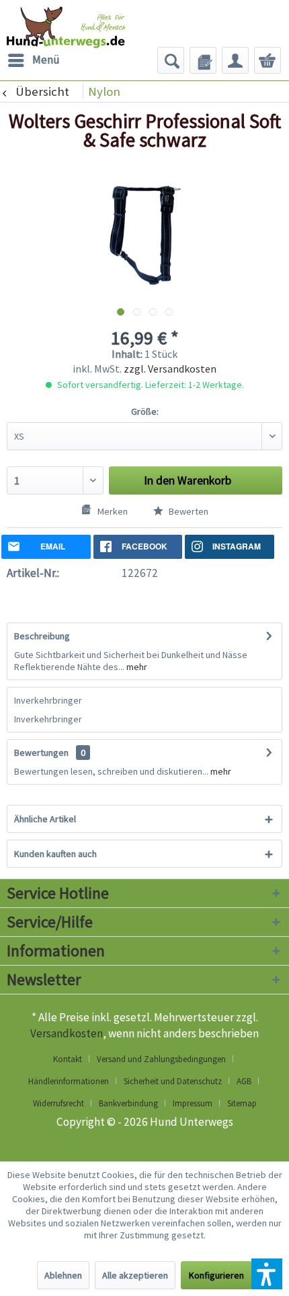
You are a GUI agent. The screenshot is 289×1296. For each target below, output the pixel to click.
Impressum (192, 1103)
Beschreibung (42, 636)
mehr (135, 667)
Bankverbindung (128, 1103)
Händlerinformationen (68, 1081)
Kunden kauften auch (55, 854)
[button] (266, 1273)
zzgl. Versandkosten (170, 368)
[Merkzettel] (203, 60)
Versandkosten (66, 1033)
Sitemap (242, 1103)
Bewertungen (41, 753)
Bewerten (187, 511)
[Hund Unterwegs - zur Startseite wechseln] (84, 33)
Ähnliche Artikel (45, 819)
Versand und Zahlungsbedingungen (161, 1059)
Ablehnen (63, 1275)
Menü (46, 59)
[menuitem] (33, 60)
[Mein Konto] (235, 60)
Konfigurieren (216, 1275)
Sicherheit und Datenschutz (173, 1081)
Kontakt (67, 1059)
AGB (244, 1081)
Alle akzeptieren (135, 1275)
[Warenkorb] (267, 60)
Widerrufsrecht (58, 1103)
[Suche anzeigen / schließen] (170, 60)
